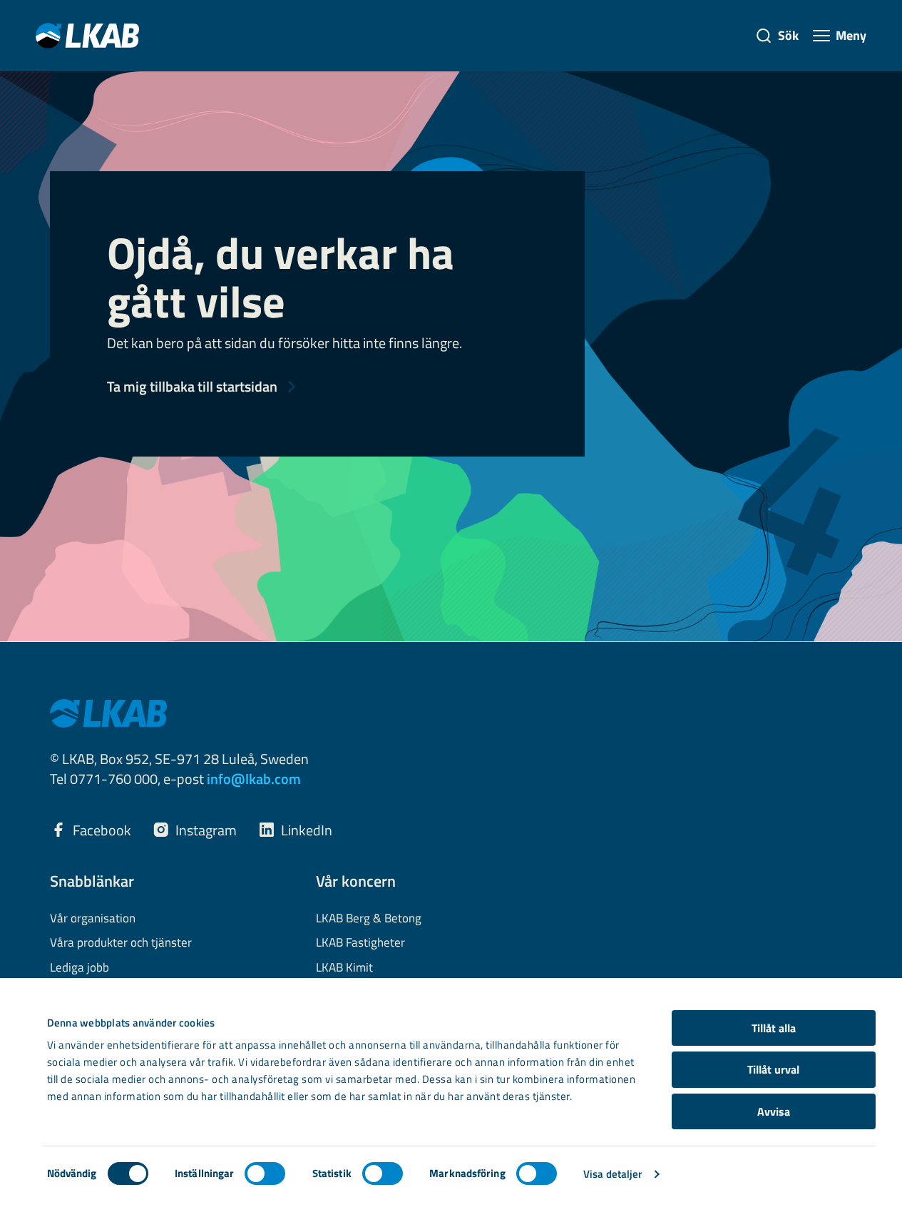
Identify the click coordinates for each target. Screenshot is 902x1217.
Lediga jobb (79, 968)
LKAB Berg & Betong (368, 919)
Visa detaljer (612, 1174)
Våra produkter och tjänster (121, 943)
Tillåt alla (774, 1028)
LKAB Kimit (344, 968)
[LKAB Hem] (87, 35)
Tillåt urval (773, 1069)
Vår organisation (92, 919)
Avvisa (773, 1111)
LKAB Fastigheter (360, 943)
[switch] (265, 1173)
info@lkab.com (254, 779)
